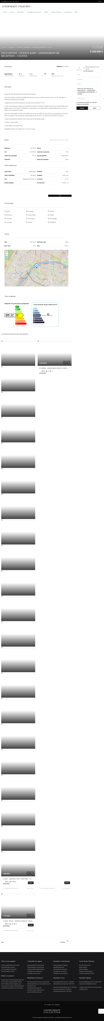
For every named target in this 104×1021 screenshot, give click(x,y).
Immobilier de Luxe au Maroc (60, 973)
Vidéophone (53, 222)
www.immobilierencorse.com (34, 992)
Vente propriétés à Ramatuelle (8, 969)
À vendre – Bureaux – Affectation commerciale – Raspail (17, 921)
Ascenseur (9, 215)
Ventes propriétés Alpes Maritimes (35, 969)
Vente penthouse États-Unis (60, 969)
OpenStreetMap (60, 285)
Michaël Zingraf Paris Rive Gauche (12, 888)
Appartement (12, 47)
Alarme (8, 211)
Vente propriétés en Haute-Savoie (35, 967)
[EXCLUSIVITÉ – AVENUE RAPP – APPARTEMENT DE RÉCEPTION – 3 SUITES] (36, 266)
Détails (31, 883)
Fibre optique (31, 218)
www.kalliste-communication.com (63, 1017)
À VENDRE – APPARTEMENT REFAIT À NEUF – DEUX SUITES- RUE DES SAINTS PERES (65, 368)
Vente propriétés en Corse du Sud (35, 965)
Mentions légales (83, 969)
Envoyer (82, 108)
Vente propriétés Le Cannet (8, 967)
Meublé (52, 215)
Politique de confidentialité (85, 971)
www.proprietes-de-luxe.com (34, 988)
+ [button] (6, 252)
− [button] (6, 254)
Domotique (31, 211)
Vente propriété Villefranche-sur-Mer (10, 965)
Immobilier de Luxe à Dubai (60, 971)
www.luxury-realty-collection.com (35, 990)
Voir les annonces (88, 71)
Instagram (57, 1004)
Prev (2, 942)
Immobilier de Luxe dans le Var (34, 971)
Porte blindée (53, 218)
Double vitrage (32, 215)
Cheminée (9, 218)
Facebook (49, 1004)
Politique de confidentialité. (82, 104)
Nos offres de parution (85, 965)
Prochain (62, 942)
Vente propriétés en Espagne (60, 965)
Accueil (4, 47)
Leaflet (53, 285)
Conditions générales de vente (86, 973)
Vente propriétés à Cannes (7, 971)
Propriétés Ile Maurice (58, 967)
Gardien (30, 222)
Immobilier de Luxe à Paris (33, 973)
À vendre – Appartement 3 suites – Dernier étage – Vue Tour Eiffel (20, 878)
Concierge (9, 222)
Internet (52, 211)
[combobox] (88, 98)
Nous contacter (83, 967)
